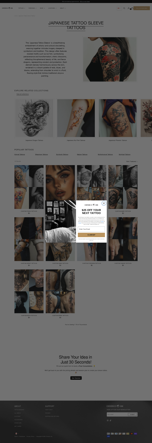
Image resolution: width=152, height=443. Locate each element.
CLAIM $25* (91, 235)
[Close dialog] (104, 203)
